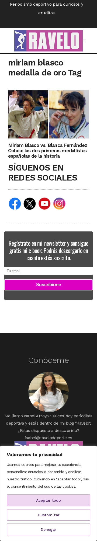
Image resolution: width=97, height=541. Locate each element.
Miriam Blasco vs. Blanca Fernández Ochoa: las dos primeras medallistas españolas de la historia (47, 150)
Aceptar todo (48, 500)
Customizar (49, 515)
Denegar (48, 529)
